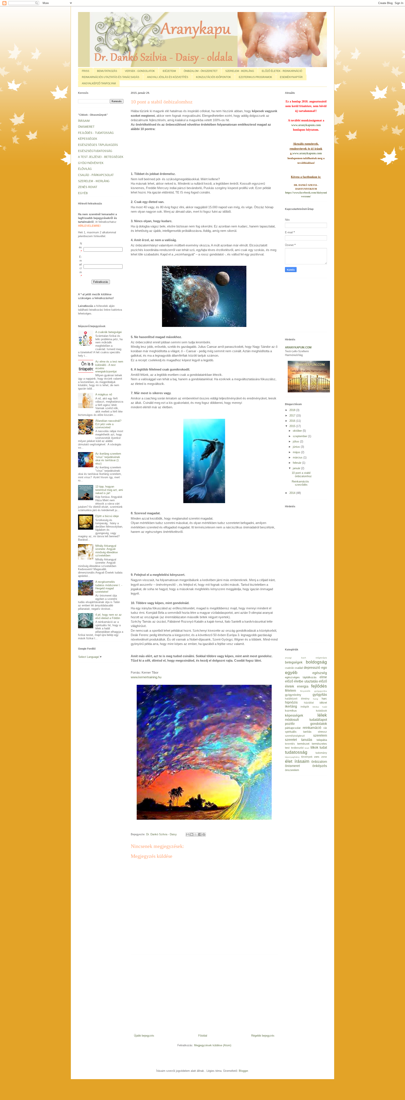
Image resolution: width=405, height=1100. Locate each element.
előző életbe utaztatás (301, 681)
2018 (292, 410)
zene (324, 756)
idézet (323, 702)
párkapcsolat (293, 727)
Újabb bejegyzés (144, 1035)
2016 (292, 420)
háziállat (309, 702)
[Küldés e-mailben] (188, 834)
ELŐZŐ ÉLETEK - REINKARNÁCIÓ (282, 71)
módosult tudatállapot (306, 719)
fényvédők (305, 691)
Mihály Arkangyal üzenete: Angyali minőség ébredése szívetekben (106, 550)
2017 (292, 415)
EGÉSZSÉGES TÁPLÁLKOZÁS (98, 144)
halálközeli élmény (297, 698)
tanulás (306, 739)
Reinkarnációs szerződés (300, 483)
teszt (307, 748)
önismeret (292, 766)
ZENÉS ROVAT (87, 187)
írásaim (301, 761)
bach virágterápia (314, 658)
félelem (290, 690)
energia (302, 686)
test (287, 747)
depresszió (312, 667)
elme (323, 677)
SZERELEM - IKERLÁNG (239, 71)
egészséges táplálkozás (301, 677)
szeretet (291, 739)
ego (324, 667)
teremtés (290, 743)
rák (325, 728)
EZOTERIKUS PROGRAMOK (255, 77)
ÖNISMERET (86, 126)
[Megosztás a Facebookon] (200, 834)
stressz (322, 731)
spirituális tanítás (298, 731)
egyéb (291, 672)
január (297, 468)
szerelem (320, 735)
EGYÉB (83, 193)
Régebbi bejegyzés (262, 1035)
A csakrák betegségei (108, 332)
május (297, 452)
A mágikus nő (103, 394)
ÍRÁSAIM (84, 120)
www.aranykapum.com (306, 125)
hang (315, 699)
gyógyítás (320, 694)
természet (303, 743)
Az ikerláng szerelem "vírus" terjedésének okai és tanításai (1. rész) (108, 458)
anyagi (288, 658)
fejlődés (319, 686)
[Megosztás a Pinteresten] (204, 834)
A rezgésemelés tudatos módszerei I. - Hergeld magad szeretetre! (108, 586)
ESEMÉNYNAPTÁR (291, 77)
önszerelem (292, 770)
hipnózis (291, 702)
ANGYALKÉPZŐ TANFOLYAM (99, 83)
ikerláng (291, 706)
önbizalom (319, 761)
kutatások (321, 710)
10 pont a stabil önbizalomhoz (302, 474)
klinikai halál (320, 707)
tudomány (321, 752)
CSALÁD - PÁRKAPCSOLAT (96, 175)
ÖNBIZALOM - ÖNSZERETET (200, 71)
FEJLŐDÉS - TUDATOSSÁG (96, 132)
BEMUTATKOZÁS (107, 71)
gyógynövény (293, 694)
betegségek (293, 662)
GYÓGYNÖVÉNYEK (91, 163)
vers (316, 756)
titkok (314, 747)
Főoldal (202, 1035)
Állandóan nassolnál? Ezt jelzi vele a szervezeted (108, 424)
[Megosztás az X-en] (196, 834)
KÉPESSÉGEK (87, 138)
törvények (306, 756)
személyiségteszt (295, 735)
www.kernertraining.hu (146, 677)
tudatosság (296, 752)
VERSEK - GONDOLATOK (140, 71)
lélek (322, 715)
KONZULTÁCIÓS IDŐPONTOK (213, 77)
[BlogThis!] (192, 834)
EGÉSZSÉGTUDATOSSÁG (95, 151)
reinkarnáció (312, 727)
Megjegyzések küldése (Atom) (212, 1045)
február (297, 462)
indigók (305, 706)
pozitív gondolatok (306, 723)
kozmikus (291, 710)
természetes (319, 743)
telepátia (322, 739)
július (296, 441)
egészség (319, 673)
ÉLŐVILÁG (85, 169)
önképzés (319, 766)
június (297, 446)
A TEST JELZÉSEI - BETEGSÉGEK (100, 156)
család (299, 667)
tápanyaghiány (292, 757)
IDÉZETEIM (169, 71)
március (298, 457)
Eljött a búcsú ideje (107, 516)
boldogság (316, 661)
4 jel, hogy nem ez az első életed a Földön (108, 616)
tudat (323, 747)
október (298, 430)
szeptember (300, 436)
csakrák (289, 667)
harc (324, 698)
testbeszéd (297, 747)
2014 (292, 492)
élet (288, 761)
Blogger (243, 1070)
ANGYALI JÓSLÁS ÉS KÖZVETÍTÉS (167, 77)
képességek (294, 715)
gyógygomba (320, 691)
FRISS (85, 71)
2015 (292, 426)
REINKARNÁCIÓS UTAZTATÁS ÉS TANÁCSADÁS (110, 77)
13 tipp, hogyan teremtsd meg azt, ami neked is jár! (109, 490)
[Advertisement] (207, 152)
